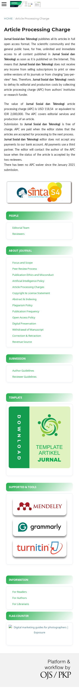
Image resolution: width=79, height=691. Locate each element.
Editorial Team (20, 228)
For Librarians (20, 604)
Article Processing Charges (28, 287)
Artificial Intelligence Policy (28, 281)
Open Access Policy (23, 317)
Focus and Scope (22, 262)
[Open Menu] (4, 4)
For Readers (19, 592)
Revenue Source (22, 342)
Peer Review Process (24, 269)
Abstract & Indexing (24, 299)
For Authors (19, 598)
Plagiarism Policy (22, 305)
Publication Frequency (25, 311)
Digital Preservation (24, 323)
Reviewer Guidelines (24, 376)
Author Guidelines (23, 370)
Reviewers (18, 234)
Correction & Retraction (26, 335)
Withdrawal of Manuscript (28, 329)
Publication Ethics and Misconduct (33, 275)
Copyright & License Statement (31, 293)
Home (8, 18)
